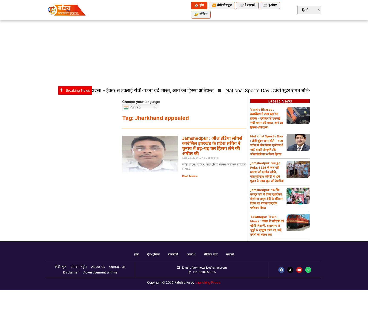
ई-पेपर (270, 6)
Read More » (190, 176)
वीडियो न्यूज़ (222, 6)
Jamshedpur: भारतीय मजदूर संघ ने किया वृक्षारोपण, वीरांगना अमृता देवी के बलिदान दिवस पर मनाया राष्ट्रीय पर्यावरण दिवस (266, 199)
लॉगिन (200, 15)
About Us (98, 267)
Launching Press (207, 283)
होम (199, 6)
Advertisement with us (100, 273)
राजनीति (173, 255)
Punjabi (135, 107)
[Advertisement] (184, 52)
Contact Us (117, 267)
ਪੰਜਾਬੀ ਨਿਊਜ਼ (78, 267)
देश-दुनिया (153, 255)
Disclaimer (71, 273)
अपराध (191, 255)
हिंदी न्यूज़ (60, 267)
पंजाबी (230, 255)
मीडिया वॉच (211, 255)
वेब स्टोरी (247, 6)
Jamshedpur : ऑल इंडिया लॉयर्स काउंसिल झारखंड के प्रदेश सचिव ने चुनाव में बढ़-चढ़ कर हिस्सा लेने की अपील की (212, 146)
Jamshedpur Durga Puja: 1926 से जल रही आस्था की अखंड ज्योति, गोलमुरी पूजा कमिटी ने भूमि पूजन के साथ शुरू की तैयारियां (266, 172)
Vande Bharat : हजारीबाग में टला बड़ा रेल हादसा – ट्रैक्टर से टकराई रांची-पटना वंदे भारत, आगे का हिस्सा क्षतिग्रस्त (108, 90)
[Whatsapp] (308, 270)
